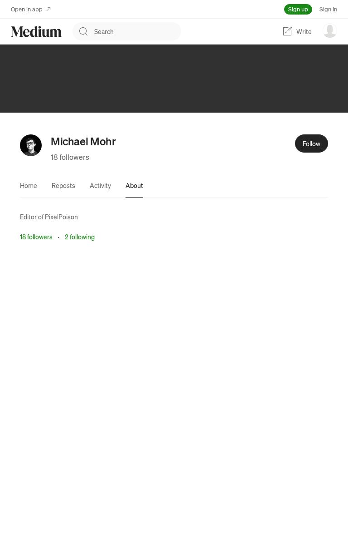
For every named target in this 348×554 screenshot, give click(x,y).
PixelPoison (61, 217)
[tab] (28, 185)
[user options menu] (330, 30)
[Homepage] (36, 31)
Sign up (298, 9)
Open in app (27, 9)
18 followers (70, 157)
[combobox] (137, 31)
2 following (80, 236)
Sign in (328, 9)
